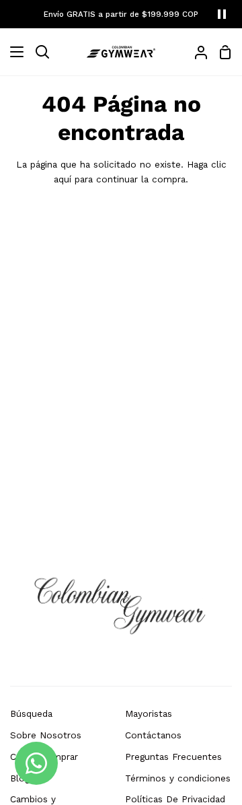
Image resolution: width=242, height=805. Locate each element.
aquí (62, 179)
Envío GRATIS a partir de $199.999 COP (121, 14)
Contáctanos (153, 735)
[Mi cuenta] (196, 51)
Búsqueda (31, 713)
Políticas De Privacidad (175, 799)
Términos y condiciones (178, 778)
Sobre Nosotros (45, 735)
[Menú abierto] (12, 51)
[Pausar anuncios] (221, 14)
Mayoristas (148, 713)
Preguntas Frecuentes (173, 756)
